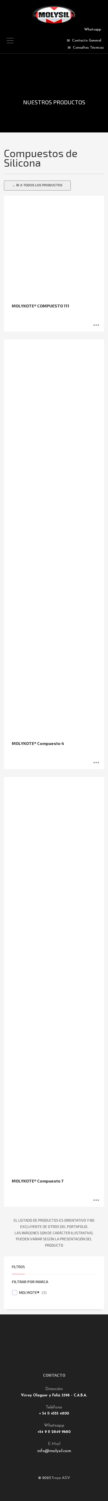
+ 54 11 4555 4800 (54, 1414)
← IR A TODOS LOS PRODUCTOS (37, 185)
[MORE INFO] (96, 325)
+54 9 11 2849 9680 (54, 1432)
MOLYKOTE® (29, 1292)
